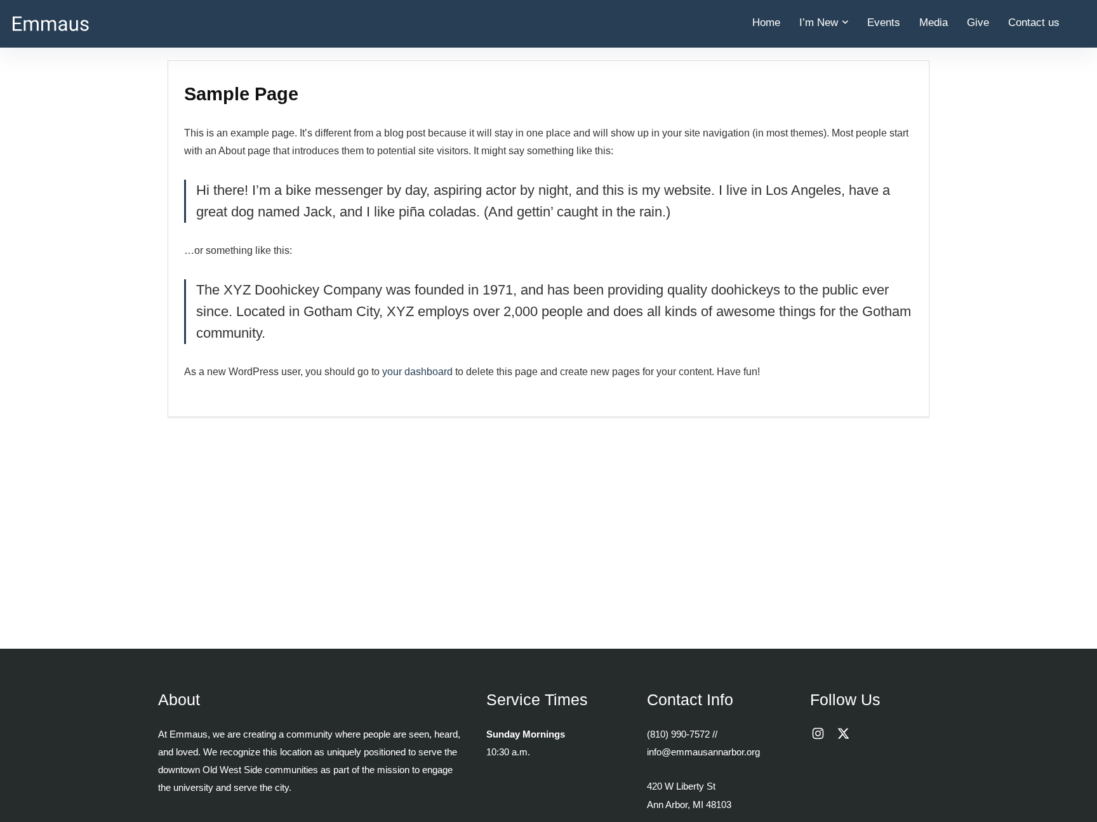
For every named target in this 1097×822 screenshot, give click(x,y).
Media (933, 23)
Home (766, 23)
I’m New (818, 23)
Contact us (1034, 23)
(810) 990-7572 (678, 734)
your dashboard (417, 371)
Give (978, 23)
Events (883, 23)
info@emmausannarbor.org (703, 751)
